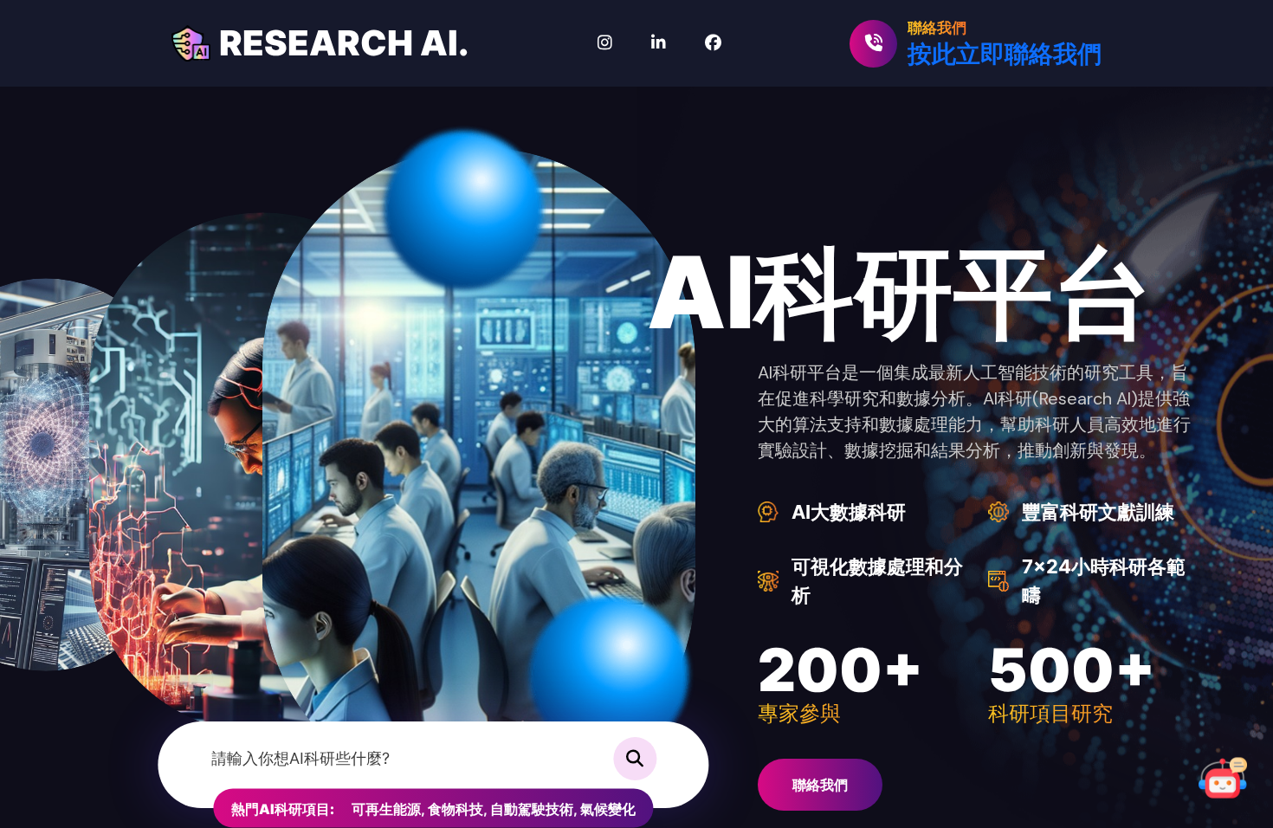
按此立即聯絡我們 (1005, 53)
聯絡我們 (820, 784)
